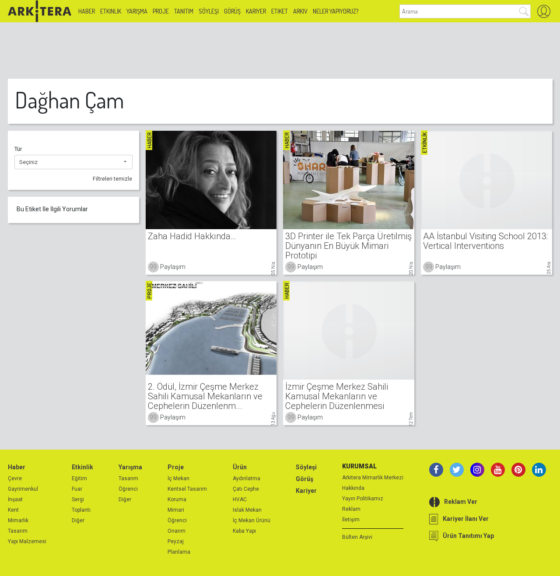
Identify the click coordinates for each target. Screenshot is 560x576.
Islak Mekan (247, 510)
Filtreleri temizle (112, 179)
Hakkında (353, 488)
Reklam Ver (460, 501)
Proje (161, 11)
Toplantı (81, 510)
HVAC (240, 499)
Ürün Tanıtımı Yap (468, 535)
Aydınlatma (246, 478)
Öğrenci (128, 489)
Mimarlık (18, 520)
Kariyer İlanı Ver (466, 518)
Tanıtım (183, 11)
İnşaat (15, 499)
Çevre (15, 478)
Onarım (177, 531)
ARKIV (300, 11)
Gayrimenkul (23, 489)
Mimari (176, 510)
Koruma (177, 499)
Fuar (77, 489)
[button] (73, 162)
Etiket (279, 11)
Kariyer (256, 11)
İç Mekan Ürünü (251, 520)
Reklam (351, 509)
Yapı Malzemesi (27, 541)
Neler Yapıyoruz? (335, 11)
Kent (13, 510)
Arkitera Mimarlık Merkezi (372, 478)
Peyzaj (176, 541)
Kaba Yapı (244, 531)
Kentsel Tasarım (187, 489)
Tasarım (18, 531)
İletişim (351, 520)
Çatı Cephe (246, 489)
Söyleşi (209, 11)
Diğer (78, 520)
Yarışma (136, 11)
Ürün (240, 467)
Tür (18, 149)
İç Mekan (178, 478)
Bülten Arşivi (357, 537)
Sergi (78, 499)
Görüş (232, 11)
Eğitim (79, 478)
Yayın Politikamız (362, 499)
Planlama (179, 552)
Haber (86, 11)
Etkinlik (110, 11)
